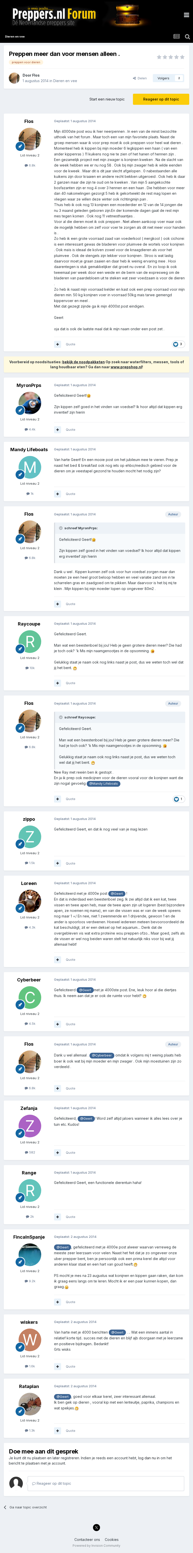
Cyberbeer (29, 979)
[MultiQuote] (57, 344)
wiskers (29, 1322)
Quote (70, 344)
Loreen (29, 883)
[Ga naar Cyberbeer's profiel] (30, 997)
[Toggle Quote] (61, 528)
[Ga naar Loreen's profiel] (30, 901)
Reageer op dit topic (161, 99)
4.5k (31, 1023)
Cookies (112, 1539)
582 (31, 1152)
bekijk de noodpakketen (83, 362)
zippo (29, 819)
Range (29, 1172)
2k (31, 1216)
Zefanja (28, 1108)
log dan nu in (149, 1458)
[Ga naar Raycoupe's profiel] (30, 641)
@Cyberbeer (102, 1055)
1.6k (31, 1366)
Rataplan (29, 1386)
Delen (141, 78)
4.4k (31, 429)
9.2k (31, 1281)
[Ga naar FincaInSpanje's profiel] (30, 1254)
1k (32, 493)
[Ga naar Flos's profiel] (14, 78)
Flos (36, 75)
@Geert (117, 894)
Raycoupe (29, 623)
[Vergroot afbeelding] (89, 395)
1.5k (31, 863)
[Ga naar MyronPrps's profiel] (30, 403)
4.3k (31, 927)
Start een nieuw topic (107, 99)
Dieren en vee (65, 81)
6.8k (31, 165)
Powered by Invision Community (96, 1545)
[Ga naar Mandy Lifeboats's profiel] (30, 467)
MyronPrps (29, 385)
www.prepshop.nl (126, 367)
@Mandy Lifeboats (103, 783)
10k (32, 668)
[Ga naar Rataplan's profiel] (30, 1404)
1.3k (31, 1430)
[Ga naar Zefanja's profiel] (30, 1126)
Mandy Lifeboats (29, 449)
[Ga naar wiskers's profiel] (30, 1340)
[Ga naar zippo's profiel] (30, 836)
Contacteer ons (87, 1539)
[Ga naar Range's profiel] (30, 1190)
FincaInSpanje (29, 1237)
